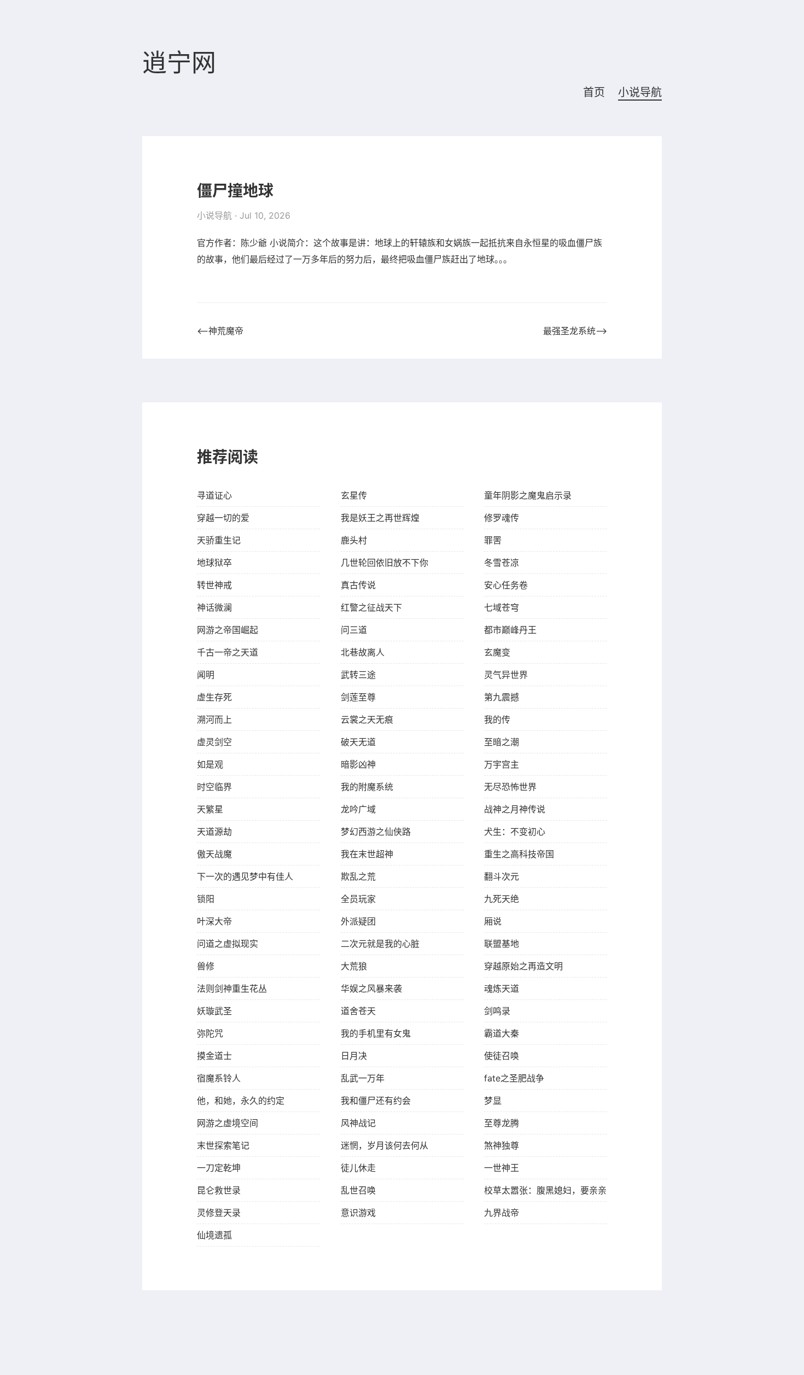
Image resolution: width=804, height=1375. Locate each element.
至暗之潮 (501, 741)
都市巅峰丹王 (510, 629)
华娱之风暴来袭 (371, 988)
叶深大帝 (214, 921)
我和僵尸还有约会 (376, 1100)
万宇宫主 (501, 764)
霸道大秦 (501, 1033)
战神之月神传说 (514, 809)
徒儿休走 (358, 1167)
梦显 (493, 1100)
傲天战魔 (214, 854)
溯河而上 (214, 719)
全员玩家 (358, 898)
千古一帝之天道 (227, 652)
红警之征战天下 (371, 607)
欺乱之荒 (358, 876)
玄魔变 (497, 652)
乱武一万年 (362, 1078)
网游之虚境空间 (227, 1122)
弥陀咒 (210, 1033)
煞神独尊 (501, 1145)
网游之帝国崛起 (227, 629)
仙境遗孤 (214, 1235)
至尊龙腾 (501, 1122)
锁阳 (205, 898)
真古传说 (358, 585)
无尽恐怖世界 (510, 786)
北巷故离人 (362, 652)
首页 (594, 92)
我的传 (497, 719)
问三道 (354, 629)
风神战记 (358, 1122)
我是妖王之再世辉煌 (380, 517)
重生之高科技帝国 (519, 854)
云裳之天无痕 (367, 719)
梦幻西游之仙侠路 (376, 831)
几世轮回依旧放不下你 (384, 562)
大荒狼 (354, 966)
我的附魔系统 (367, 786)
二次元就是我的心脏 (380, 943)
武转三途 (358, 674)
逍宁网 (179, 63)
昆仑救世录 (219, 1190)
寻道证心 (214, 495)
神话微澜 (214, 607)
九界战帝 (501, 1212)
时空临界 (214, 786)
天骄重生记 (219, 540)
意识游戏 (358, 1212)
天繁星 (210, 809)
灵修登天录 (219, 1212)
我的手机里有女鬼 (376, 1033)
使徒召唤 (501, 1055)
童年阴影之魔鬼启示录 (528, 495)
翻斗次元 (501, 876)
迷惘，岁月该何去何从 (384, 1145)
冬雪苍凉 (501, 562)
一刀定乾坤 (219, 1167)
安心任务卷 (506, 585)
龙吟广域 (358, 809)
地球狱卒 (214, 562)
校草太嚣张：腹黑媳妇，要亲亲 (545, 1190)
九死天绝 (501, 898)
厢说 (493, 921)
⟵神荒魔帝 (220, 330)
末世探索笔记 (223, 1145)
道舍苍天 (358, 1010)
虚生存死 (214, 697)
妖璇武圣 (214, 1010)
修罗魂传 (501, 517)
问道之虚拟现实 (227, 943)
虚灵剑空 (214, 741)
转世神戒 (214, 585)
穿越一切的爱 (223, 517)
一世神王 (501, 1167)
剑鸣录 (497, 1010)
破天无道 (358, 741)
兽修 (205, 966)
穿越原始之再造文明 (523, 966)
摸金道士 (214, 1055)
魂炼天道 (501, 988)
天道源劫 (214, 831)
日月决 (354, 1055)
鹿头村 (354, 540)
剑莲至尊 (358, 697)
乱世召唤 (358, 1190)
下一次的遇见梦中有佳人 (245, 876)
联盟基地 (501, 943)
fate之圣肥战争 (514, 1078)
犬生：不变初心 (514, 831)
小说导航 (640, 92)
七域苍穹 (501, 607)
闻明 (205, 674)
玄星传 (354, 495)
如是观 (210, 764)
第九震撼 (501, 697)
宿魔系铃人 (219, 1078)
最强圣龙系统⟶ (575, 330)
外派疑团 (358, 921)
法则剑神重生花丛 (232, 988)
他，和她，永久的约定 (240, 1100)
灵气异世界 (506, 674)
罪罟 (493, 540)
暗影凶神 (358, 764)
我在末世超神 (367, 854)
